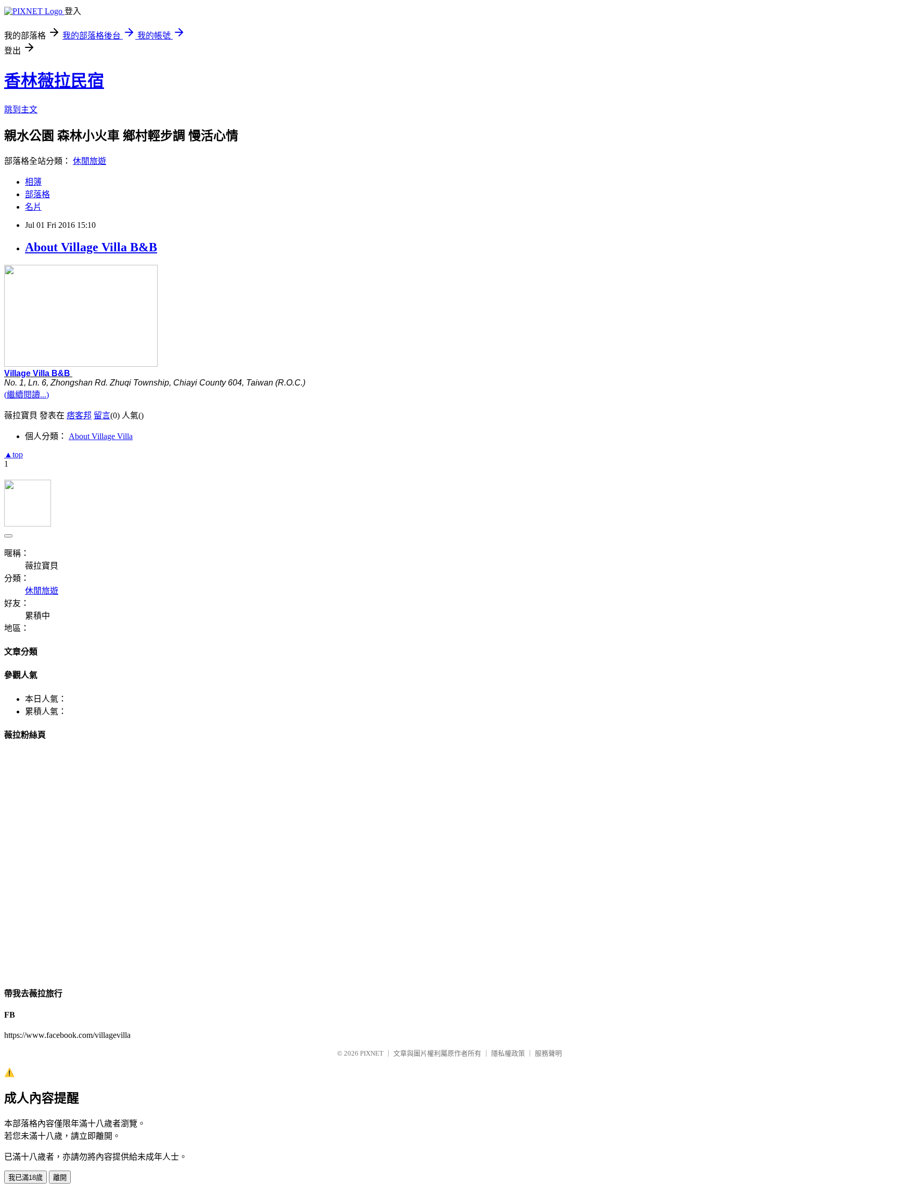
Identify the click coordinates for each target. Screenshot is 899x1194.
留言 (102, 415)
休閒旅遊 (89, 161)
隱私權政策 (508, 1053)
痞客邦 (79, 415)
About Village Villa (101, 436)
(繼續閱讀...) (26, 394)
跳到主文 (20, 109)
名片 (33, 206)
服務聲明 (548, 1053)
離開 (60, 1178)
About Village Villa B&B (91, 247)
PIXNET (371, 1053)
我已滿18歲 (25, 1178)
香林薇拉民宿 (54, 80)
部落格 (37, 194)
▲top (13, 454)
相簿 (33, 181)
